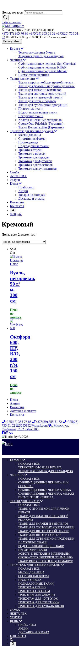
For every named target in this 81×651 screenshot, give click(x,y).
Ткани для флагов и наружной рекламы (46, 86)
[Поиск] (5, 17)
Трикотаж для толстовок (35, 165)
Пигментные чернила (33, 75)
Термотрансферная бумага (36, 52)
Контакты (17, 206)
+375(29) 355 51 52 (42, 33)
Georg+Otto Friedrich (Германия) (40, 123)
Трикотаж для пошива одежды (32, 131)
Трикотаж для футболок (35, 161)
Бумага (15, 48)
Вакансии (17, 202)
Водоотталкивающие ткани (37, 112)
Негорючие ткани (30, 116)
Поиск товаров (12, 12)
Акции (23, 191)
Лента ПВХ (18, 176)
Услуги (15, 180)
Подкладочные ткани (33, 146)
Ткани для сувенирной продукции (42, 105)
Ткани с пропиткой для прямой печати (45, 82)
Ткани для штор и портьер (37, 101)
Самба (14, 172)
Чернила (16, 60)
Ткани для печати (23, 78)
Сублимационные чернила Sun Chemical (47, 63)
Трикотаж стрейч (30, 150)
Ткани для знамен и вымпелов (39, 90)
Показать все (29, 463)
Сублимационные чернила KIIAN (42, 67)
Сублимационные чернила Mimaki (42, 71)
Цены (14, 183)
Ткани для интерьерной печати (40, 97)
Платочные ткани (30, 108)
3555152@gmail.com (33, 425)
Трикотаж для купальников (37, 168)
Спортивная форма (31, 138)
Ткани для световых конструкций (42, 93)
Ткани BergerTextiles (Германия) (41, 127)
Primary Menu (11, 41)
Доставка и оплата (31, 198)
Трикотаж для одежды (33, 157)
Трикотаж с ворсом (31, 153)
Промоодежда (28, 142)
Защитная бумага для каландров (41, 56)
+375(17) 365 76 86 (15, 33)
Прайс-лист (26, 187)
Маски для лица (29, 135)
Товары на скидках (31, 195)
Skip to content (11, 22)
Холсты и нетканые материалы (40, 120)
